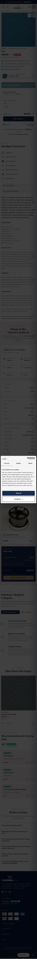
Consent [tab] (6, 463)
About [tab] (30, 463)
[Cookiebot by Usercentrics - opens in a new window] (27, 458)
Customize (17, 499)
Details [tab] (18, 463)
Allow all (18, 493)
